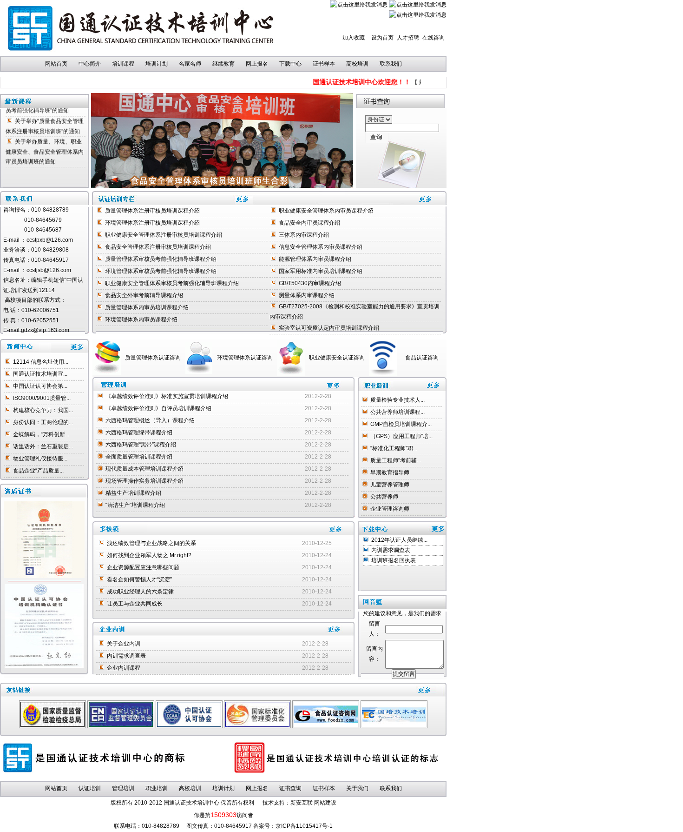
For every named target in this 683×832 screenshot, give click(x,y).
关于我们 (357, 788)
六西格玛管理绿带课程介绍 (138, 432)
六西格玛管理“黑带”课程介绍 (140, 444)
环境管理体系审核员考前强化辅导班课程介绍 (161, 271)
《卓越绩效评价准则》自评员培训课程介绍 (158, 408)
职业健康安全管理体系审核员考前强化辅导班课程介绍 (172, 283)
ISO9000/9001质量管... (42, 398)
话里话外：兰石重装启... (43, 446)
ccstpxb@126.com (49, 240)
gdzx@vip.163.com (45, 330)
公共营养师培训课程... (397, 412)
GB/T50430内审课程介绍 (310, 283)
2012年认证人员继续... (399, 540)
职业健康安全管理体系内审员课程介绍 (326, 210)
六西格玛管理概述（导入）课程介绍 (150, 420)
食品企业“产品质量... (38, 470)
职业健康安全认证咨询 (337, 357)
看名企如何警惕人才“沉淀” (139, 579)
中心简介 (90, 63)
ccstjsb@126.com (46, 270)
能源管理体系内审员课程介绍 (315, 259)
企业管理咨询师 (389, 509)
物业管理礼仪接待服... (40, 458)
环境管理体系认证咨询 (245, 357)
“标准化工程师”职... (393, 448)
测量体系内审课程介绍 (307, 295)
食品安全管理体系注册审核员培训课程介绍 (158, 247)
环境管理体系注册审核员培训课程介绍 (152, 223)
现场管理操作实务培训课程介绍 (144, 481)
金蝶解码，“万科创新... (41, 434)
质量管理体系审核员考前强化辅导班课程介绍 (161, 259)
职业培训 (156, 788)
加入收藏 (353, 37)
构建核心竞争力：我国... (43, 410)
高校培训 (357, 63)
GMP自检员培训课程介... (401, 424)
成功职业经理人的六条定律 (140, 591)
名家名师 (190, 63)
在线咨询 (433, 37)
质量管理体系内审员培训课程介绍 (147, 307)
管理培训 (123, 788)
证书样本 (324, 63)
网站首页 (56, 63)
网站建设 (325, 802)
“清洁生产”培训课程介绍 (135, 505)
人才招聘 (408, 37)
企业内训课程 (123, 668)
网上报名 (257, 63)
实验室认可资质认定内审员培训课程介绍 (329, 328)
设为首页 (382, 37)
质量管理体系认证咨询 (153, 357)
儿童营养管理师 (389, 484)
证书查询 (290, 788)
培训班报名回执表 (393, 560)
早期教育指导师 (389, 472)
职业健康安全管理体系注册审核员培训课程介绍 (163, 235)
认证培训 (90, 788)
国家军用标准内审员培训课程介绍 (320, 271)
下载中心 (290, 63)
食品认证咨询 (422, 357)
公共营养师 (384, 496)
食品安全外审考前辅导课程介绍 (144, 295)
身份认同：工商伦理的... (43, 422)
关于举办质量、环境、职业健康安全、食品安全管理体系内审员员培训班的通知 (45, 144)
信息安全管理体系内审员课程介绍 (320, 247)
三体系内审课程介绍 (304, 235)
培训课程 (123, 63)
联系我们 (391, 63)
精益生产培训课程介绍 (133, 493)
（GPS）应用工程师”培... (401, 436)
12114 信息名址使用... (40, 362)
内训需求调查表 (126, 655)
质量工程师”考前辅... (395, 460)
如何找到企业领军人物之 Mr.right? (152, 555)
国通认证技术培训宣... (40, 374)
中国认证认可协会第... (40, 386)
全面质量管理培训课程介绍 (138, 456)
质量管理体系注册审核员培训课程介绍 (152, 210)
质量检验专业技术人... (397, 400)
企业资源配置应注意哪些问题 (143, 567)
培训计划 (156, 63)
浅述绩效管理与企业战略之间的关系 (151, 543)
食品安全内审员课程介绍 (309, 223)
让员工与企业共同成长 (135, 603)
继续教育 (223, 63)
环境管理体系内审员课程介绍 (141, 319)
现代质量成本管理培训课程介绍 (144, 469)
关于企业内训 (123, 643)
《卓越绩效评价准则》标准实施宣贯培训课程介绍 (166, 396)
